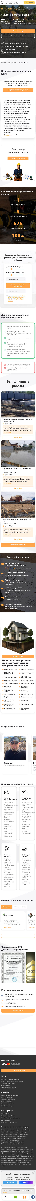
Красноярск (4, 1134)
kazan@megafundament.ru (17, 1006)
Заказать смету (18, 656)
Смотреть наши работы (18, 36)
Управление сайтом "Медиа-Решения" (12, 1144)
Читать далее (8, 135)
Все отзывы (6, 907)
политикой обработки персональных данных (16, 300)
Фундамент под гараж (27, 683)
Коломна (27, 1130)
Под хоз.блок (24, 700)
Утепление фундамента (8, 1083)
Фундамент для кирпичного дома (26, 677)
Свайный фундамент (7, 1097)
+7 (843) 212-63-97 (23, 7)
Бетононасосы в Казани (8, 1116)
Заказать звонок (18, 1010)
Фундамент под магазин (25, 708)
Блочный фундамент (7, 1104)
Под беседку (8, 697)
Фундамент (5, 1092)
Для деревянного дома (11, 683)
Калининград (5, 1130)
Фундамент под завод (27, 669)
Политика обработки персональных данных (13, 1136)
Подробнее (18, 437)
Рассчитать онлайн (17, 158)
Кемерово (17, 1130)
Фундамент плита (6, 1101)
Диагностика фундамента (9, 1087)
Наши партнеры (7, 1111)
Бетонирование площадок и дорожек (12, 1081)
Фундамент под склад (27, 704)
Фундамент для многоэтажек (8, 704)
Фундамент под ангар (27, 694)
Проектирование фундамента (10, 1079)
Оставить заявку (18, 31)
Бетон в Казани (5, 1113)
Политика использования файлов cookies (13, 1138)
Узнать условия (29, 2)
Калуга (12, 1130)
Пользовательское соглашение (10, 1140)
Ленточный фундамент (8, 1099)
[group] (13, 967)
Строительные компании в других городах (15, 1127)
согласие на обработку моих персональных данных (16, 296)
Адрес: (17, 1000)
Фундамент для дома (10, 669)
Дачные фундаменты (27, 680)
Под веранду (24, 690)
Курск (10, 1134)
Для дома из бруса (9, 694)
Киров (22, 1130)
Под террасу (7, 686)
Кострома (10, 1132)
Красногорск (17, 1132)
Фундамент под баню (27, 673)
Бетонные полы (5, 1085)
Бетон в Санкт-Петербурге (9, 1122)
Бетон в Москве (5, 1120)
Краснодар (24, 1132)
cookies (5, 1192)
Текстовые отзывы (20, 907)
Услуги (3, 1076)
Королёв (3, 1132)
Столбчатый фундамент (8, 1106)
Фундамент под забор (10, 680)
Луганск (20, 1134)
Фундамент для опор (10, 677)
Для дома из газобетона (24, 687)
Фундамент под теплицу (8, 691)
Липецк (15, 1134)
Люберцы (25, 1134)
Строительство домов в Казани (10, 1118)
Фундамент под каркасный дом (8, 673)
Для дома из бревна (27, 697)
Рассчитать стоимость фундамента (18, 285)
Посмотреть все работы (18, 545)
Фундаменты (12, 62)
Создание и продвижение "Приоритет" (12, 1142)
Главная (3, 62)
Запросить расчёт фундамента (18, 90)
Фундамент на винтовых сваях (10, 1095)
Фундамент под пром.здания (8, 700)
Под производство (9, 708)
